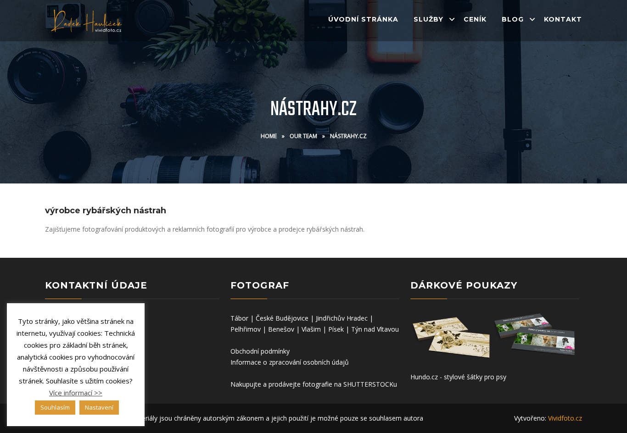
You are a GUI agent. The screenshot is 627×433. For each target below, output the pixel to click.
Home (269, 136)
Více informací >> (75, 392)
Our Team (303, 136)
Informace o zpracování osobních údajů (289, 362)
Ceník (475, 19)
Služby (428, 19)
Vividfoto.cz (565, 418)
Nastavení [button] (99, 407)
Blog (513, 19)
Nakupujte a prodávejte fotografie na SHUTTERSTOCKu (313, 384)
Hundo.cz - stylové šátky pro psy (458, 376)
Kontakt (563, 19)
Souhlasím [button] (55, 407)
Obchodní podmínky (260, 351)
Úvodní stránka (363, 19)
